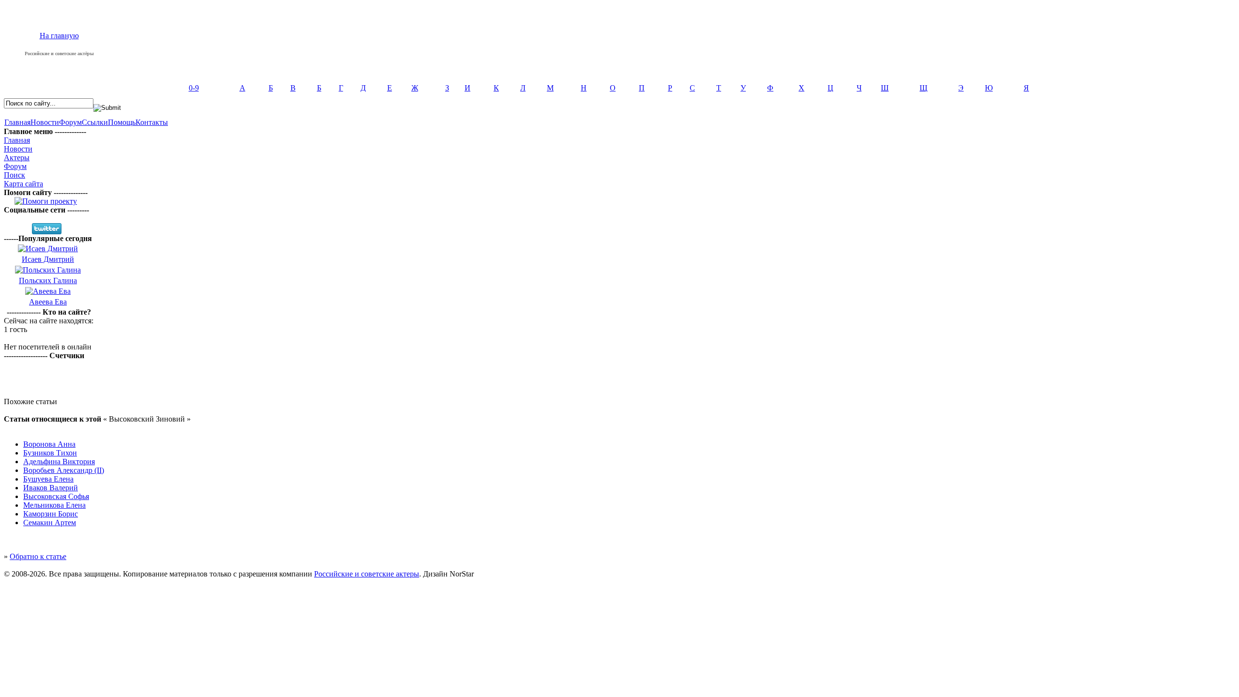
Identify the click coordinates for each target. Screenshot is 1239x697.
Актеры (17, 157)
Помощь (122, 122)
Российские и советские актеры (366, 574)
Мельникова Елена (54, 505)
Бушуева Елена (48, 479)
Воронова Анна (49, 444)
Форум (70, 122)
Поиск (14, 175)
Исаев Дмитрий (48, 259)
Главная (17, 122)
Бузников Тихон (50, 453)
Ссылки (95, 122)
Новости (44, 122)
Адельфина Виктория (59, 461)
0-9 (194, 88)
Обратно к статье (38, 556)
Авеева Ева (48, 302)
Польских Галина (48, 280)
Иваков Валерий (50, 488)
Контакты (152, 122)
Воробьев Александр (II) (63, 470)
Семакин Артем (49, 522)
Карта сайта (23, 184)
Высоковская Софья (56, 496)
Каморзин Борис (50, 514)
